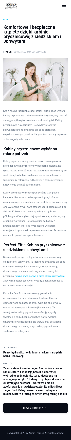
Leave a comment (33, 408)
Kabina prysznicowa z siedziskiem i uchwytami (40, 276)
